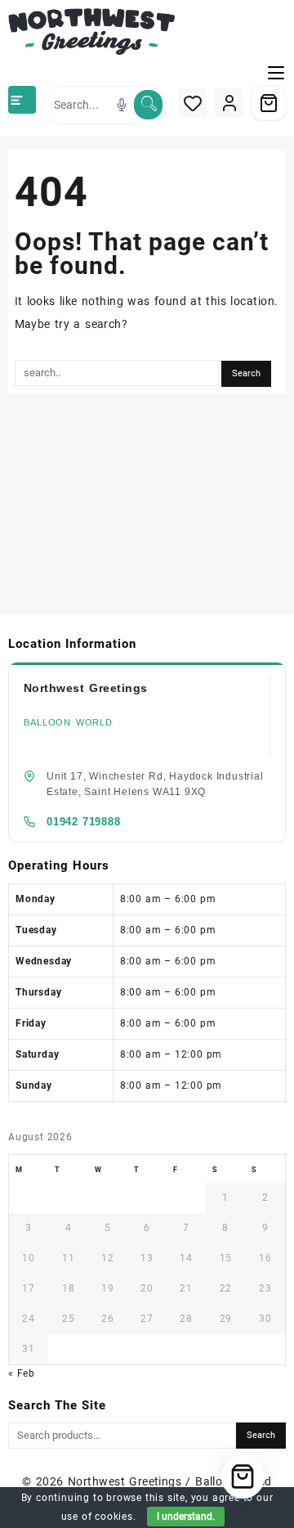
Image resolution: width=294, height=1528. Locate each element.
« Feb (21, 1373)
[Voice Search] (121, 104)
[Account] (229, 102)
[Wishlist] (192, 102)
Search (261, 1435)
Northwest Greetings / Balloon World (170, 1481)
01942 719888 (84, 822)
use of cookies (97, 1516)
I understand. (186, 1516)
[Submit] (148, 104)
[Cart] (268, 103)
